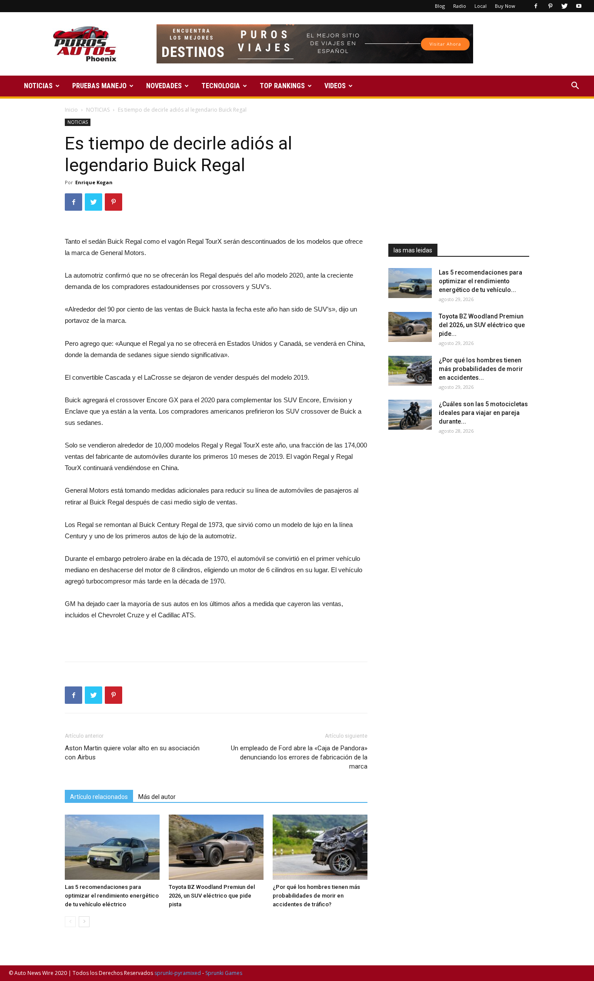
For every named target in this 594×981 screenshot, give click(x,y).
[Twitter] (564, 6)
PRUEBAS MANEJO (99, 86)
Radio (459, 6)
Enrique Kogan (94, 182)
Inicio (71, 109)
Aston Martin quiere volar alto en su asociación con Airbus (132, 752)
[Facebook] (535, 6)
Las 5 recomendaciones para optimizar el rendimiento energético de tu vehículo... (480, 281)
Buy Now (505, 6)
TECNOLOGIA (220, 86)
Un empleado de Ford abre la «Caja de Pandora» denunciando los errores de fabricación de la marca (299, 757)
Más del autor (157, 796)
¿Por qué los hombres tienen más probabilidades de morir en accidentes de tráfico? (316, 896)
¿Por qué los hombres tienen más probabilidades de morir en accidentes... (481, 369)
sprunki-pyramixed (177, 973)
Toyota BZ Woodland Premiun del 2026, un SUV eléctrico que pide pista (212, 896)
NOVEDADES (164, 86)
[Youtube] (578, 6)
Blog (440, 6)
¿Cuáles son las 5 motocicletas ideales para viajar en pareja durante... (483, 413)
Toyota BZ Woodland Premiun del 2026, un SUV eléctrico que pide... (482, 325)
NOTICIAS (38, 86)
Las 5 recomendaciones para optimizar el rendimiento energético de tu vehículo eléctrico (112, 896)
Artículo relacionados (99, 796)
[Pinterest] (550, 6)
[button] (574, 87)
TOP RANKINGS (282, 86)
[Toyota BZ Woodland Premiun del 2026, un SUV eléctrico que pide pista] (216, 847)
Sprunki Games (223, 973)
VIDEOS (335, 86)
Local (480, 6)
